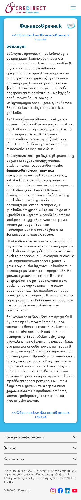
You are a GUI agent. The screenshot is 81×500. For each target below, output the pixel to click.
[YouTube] (74, 490)
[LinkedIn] (67, 490)
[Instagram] (53, 490)
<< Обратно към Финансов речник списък (40, 37)
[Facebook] (60, 490)
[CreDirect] (25, 7)
